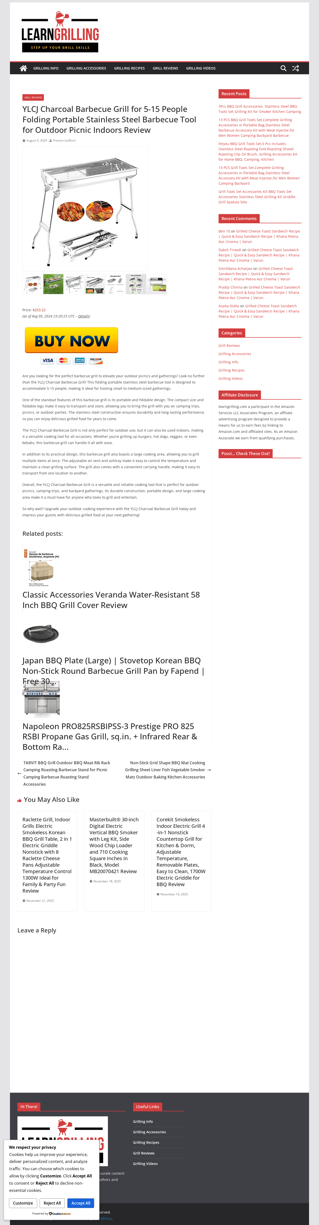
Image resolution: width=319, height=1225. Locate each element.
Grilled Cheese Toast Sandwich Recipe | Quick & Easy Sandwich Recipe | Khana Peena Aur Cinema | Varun (259, 236)
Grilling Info (46, 68)
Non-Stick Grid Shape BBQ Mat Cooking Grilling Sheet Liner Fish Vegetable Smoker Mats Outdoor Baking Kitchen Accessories (165, 770)
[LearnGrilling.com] (23, 68)
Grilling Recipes (129, 68)
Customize (23, 1203)
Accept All (81, 1203)
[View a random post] (296, 68)
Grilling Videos (201, 68)
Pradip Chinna (230, 287)
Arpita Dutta (229, 306)
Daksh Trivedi (230, 249)
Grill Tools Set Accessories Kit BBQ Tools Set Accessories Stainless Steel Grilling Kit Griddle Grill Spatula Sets (257, 196)
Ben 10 (224, 231)
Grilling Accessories (86, 68)
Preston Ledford (64, 140)
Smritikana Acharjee (235, 268)
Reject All (52, 1203)
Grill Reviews (165, 68)
